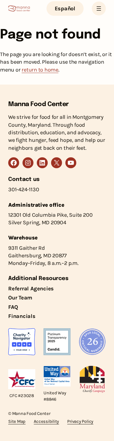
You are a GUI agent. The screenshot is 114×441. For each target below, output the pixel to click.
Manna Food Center (38, 104)
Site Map (17, 421)
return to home (40, 69)
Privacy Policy (80, 421)
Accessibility (46, 421)
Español (65, 8)
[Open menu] (99, 8)
